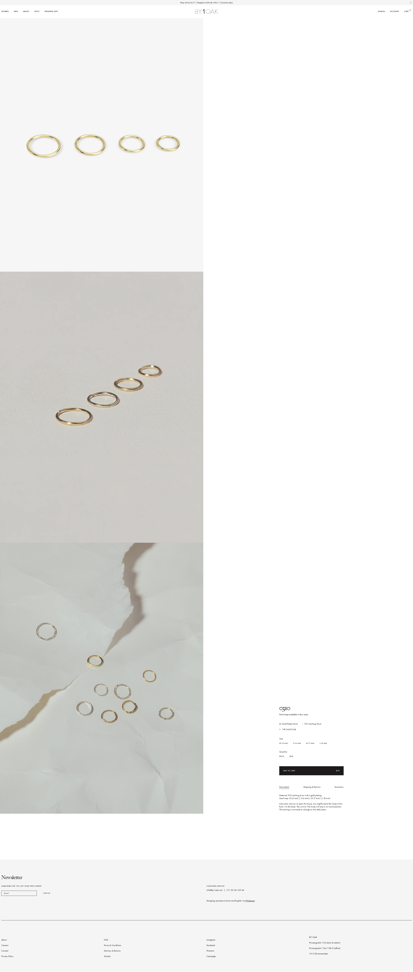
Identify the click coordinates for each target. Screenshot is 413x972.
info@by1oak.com (214, 890)
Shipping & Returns (312, 787)
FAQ (106, 939)
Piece (281, 756)
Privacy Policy (7, 956)
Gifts (36, 11)
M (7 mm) (310, 743)
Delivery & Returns (112, 950)
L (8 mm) (323, 743)
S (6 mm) (297, 743)
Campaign (211, 956)
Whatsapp (250, 900)
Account (394, 11)
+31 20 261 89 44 (235, 890)
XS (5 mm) (283, 743)
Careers (4, 945)
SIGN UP (46, 893)
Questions (339, 787)
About (26, 11)
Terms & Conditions (112, 945)
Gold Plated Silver (290, 724)
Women (5, 11)
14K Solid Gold (289, 729)
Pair (291, 756)
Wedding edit (51, 11)
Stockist (107, 956)
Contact (4, 950)
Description (284, 787)
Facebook (210, 945)
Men (16, 11)
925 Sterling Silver (312, 724)
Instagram (210, 939)
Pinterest (210, 950)
